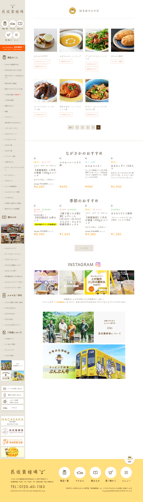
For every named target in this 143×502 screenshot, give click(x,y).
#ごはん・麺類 (117, 61)
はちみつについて (11, 248)
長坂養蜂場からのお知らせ (13, 276)
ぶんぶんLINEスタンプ (12, 325)
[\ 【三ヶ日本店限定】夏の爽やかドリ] (122, 282)
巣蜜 (6, 111)
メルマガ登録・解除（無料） (14, 302)
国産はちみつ (9, 106)
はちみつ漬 (8, 151)
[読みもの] (20, 23)
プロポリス (8, 181)
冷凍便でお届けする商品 (13, 203)
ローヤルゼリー (10, 175)
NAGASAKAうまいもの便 (13, 70)
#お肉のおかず (92, 64)
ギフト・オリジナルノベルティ (14, 168)
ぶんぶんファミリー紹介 (13, 287)
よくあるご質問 (10, 344)
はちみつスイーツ (11, 134)
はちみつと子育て (11, 271)
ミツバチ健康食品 (11, 186)
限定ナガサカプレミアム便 (13, 89)
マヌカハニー (9, 117)
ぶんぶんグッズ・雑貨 (12, 192)
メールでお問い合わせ (14, 388)
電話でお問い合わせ (14, 395)
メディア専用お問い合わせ (14, 401)
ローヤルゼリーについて (13, 254)
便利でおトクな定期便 (12, 209)
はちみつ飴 (8, 145)
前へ (70, 127)
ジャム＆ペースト (10, 139)
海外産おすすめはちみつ (13, 123)
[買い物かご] (8, 34)
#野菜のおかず (40, 66)
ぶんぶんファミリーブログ (13, 282)
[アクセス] (12, 23)
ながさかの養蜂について (13, 265)
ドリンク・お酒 (10, 156)
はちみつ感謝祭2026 (11, 64)
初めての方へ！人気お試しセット (14, 77)
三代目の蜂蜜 (13, 95)
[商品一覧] (5, 23)
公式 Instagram (10, 308)
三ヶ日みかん (9, 197)
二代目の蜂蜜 (9, 100)
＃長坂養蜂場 (59, 302)
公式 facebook (10, 314)
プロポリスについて (11, 259)
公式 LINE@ (9, 319)
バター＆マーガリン (11, 128)
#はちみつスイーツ (41, 61)
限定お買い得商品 (11, 83)
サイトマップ (9, 350)
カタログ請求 (9, 355)
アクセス (14, 407)
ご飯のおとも (9, 162)
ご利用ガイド (9, 339)
